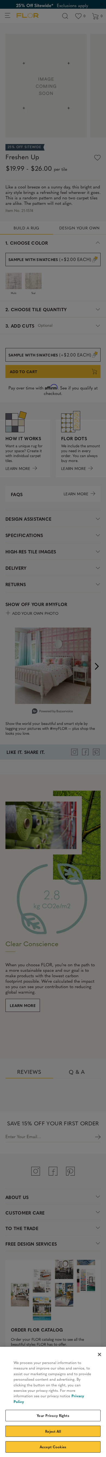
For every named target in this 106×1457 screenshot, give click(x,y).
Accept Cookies (53, 1446)
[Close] (99, 1354)
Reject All (53, 1431)
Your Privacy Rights (53, 1415)
